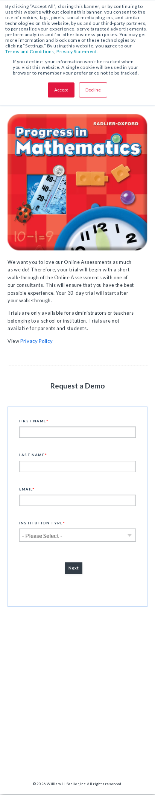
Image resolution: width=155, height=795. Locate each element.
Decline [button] (93, 90)
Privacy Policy (36, 341)
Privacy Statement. (77, 51)
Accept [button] (61, 90)
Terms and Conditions (29, 51)
